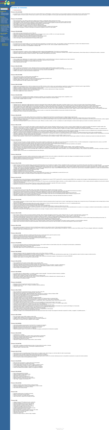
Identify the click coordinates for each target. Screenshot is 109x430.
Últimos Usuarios (4, 20)
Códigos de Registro (5, 29)
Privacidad (3, 41)
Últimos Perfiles (4, 21)
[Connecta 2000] (7, 5)
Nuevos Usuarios (4, 22)
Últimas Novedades (4, 13)
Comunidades (3, 17)
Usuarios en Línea (4, 18)
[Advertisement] (62, 3)
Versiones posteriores (17, 10)
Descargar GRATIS (4, 14)
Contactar (3, 40)
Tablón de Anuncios (4, 31)
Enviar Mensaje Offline (5, 26)
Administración (4, 30)
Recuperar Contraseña (5, 27)
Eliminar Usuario (4, 28)
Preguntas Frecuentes (5, 39)
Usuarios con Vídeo (4, 19)
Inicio (2, 12)
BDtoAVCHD (3, 34)
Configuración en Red (5, 38)
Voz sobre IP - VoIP (4, 37)
